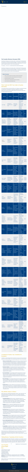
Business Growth (15, 65)
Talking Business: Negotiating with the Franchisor (12, 79)
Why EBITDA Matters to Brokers (9, 78)
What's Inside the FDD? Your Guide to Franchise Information (13, 75)
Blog (10, 65)
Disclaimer (14, 468)
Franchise (22, 65)
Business (12, 65)
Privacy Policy (14, 466)
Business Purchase (19, 65)
